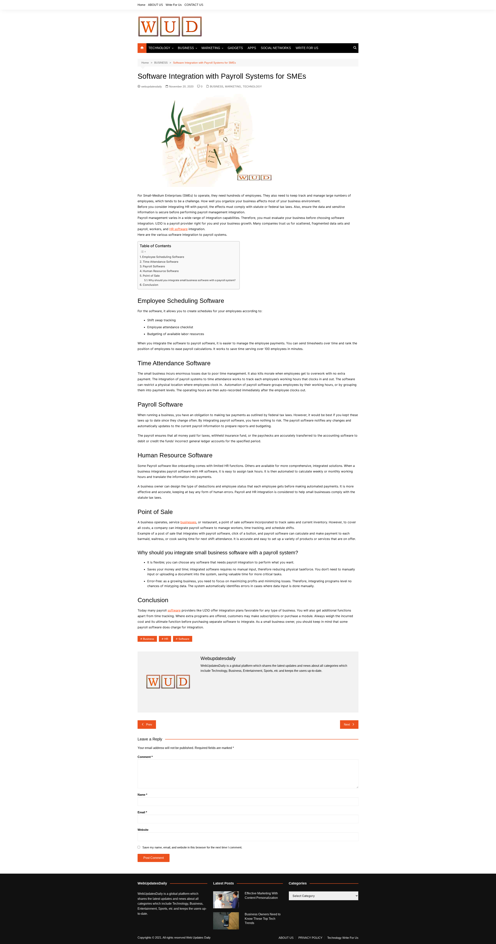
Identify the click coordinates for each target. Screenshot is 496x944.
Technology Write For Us (342, 937)
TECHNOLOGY (159, 48)
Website (143, 829)
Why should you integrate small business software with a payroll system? (192, 280)
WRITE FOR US (307, 48)
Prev (149, 724)
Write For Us (174, 4)
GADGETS (235, 48)
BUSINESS (186, 48)
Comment (145, 756)
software (174, 610)
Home (141, 4)
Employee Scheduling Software (163, 256)
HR (166, 638)
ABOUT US (155, 4)
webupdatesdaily (151, 86)
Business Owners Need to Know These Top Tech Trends (263, 919)
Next (347, 724)
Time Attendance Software (160, 261)
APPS (252, 48)
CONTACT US (193, 4)
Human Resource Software (161, 271)
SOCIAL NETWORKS (276, 48)
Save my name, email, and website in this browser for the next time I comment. (192, 847)
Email (142, 812)
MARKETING (211, 48)
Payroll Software (154, 266)
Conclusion (150, 284)
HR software (178, 229)
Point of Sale (151, 275)
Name (142, 794)
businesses (188, 522)
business (148, 638)
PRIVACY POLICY (310, 937)
